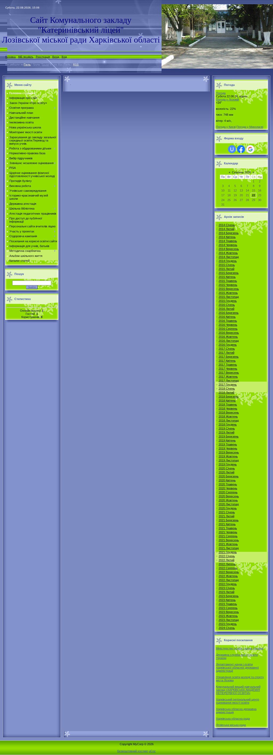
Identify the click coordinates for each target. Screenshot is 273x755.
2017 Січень (227, 348)
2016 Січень (227, 304)
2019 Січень (227, 428)
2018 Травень (228, 404)
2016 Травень (228, 320)
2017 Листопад (229, 380)
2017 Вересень (229, 372)
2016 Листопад (229, 340)
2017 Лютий (226, 352)
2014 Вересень (229, 249)
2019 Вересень (229, 452)
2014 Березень (229, 233)
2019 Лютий (226, 432)
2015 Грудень (228, 300)
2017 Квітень (227, 360)
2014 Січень (227, 225)
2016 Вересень (229, 332)
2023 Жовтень (228, 616)
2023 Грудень (228, 623)
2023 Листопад (229, 619)
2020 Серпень (228, 492)
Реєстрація (43, 56)
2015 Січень (227, 264)
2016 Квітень (227, 316)
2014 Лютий (226, 229)
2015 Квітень (227, 276)
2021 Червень (228, 532)
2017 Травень (228, 364)
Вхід (64, 56)
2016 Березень (229, 312)
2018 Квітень (227, 400)
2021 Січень (227, 512)
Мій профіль (25, 56)
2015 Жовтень (228, 292)
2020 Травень (228, 484)
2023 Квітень (227, 600)
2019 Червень (228, 448)
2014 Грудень (228, 260)
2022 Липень (227, 564)
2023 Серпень (228, 608)
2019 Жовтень (228, 456)
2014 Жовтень (228, 253)
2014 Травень (228, 241)
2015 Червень (228, 284)
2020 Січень (227, 468)
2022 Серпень (228, 568)
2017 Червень (228, 368)
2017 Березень (229, 356)
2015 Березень (229, 272)
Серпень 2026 (241, 172)
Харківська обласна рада (233, 718)
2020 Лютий (226, 472)
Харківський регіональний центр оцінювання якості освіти (237, 701)
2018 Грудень (228, 424)
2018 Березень (229, 396)
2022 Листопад (229, 580)
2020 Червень (228, 488)
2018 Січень (227, 388)
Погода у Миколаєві (249, 126)
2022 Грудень (228, 584)
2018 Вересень (229, 412)
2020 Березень (229, 476)
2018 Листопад (229, 420)
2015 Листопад (229, 296)
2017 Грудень (228, 384)
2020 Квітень (227, 480)
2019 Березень (229, 436)
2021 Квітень (227, 524)
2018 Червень (228, 408)
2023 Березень (229, 596)
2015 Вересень (229, 288)
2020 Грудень (228, 508)
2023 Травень (228, 604)
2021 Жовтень (228, 544)
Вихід (55, 56)
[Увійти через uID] (232, 149)
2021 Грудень (228, 552)
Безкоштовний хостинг (132, 751)
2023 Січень (227, 588)
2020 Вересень (229, 496)
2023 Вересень (229, 612)
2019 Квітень (227, 440)
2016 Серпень (228, 328)
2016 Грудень (228, 344)
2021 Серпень (228, 536)
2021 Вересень (229, 540)
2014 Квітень (227, 237)
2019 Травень (228, 444)
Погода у (227, 99)
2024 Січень (227, 627)
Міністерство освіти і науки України (239, 648)
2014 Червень (228, 245)
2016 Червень (228, 324)
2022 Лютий (226, 560)
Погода (221, 93)
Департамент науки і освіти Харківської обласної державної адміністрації (237, 667)
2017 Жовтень (228, 376)
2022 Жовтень (228, 576)
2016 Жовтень (228, 336)
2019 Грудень (228, 464)
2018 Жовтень (228, 416)
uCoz (152, 751)
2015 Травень (228, 280)
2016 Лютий (226, 308)
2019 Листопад (229, 460)
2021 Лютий (226, 516)
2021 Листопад (229, 548)
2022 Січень (227, 556)
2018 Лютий (226, 392)
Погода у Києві (226, 126)
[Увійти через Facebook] (241, 149)
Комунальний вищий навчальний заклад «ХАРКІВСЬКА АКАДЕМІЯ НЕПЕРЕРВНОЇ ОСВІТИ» (238, 690)
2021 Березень (229, 520)
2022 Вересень (229, 572)
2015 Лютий (226, 268)
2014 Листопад (229, 256)
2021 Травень (228, 528)
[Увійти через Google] (250, 149)
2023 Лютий (226, 592)
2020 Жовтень (228, 500)
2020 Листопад (229, 504)
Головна (10, 56)
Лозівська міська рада (231, 725)
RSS (76, 64)
